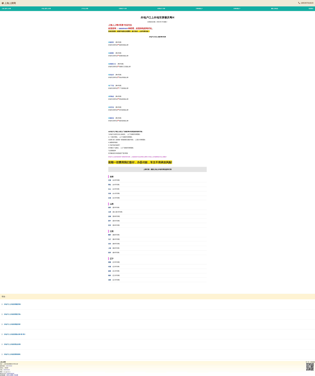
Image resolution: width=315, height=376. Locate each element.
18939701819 (307, 3)
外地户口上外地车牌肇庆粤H (12, 304)
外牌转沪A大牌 (123, 8)
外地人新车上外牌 (46, 8)
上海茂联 (8, 373)
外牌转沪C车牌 (161, 8)
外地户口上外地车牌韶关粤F (12, 324)
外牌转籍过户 (236, 8)
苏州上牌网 (10, 375)
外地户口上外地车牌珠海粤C (12, 354)
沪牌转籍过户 (199, 8)
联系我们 (311, 8)
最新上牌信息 (274, 8)
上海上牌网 (10, 3)
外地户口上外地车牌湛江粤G (12, 314)
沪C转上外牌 (85, 8)
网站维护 (12, 373)
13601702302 (9, 366)
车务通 (16, 375)
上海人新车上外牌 (6, 8)
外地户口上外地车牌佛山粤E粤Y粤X (14, 334)
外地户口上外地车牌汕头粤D (12, 344)
